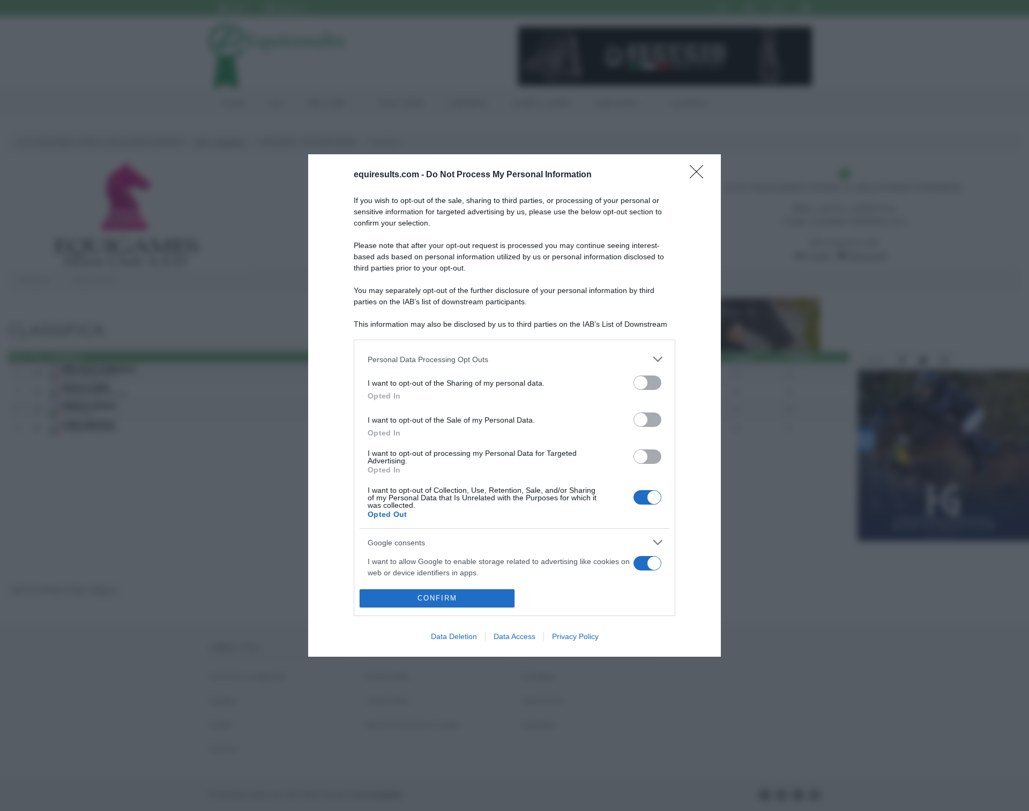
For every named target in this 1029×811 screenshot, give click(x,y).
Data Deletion (454, 636)
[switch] (647, 383)
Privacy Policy (575, 636)
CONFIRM (437, 598)
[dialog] (514, 405)
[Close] (700, 175)
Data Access (514, 636)
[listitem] (514, 359)
